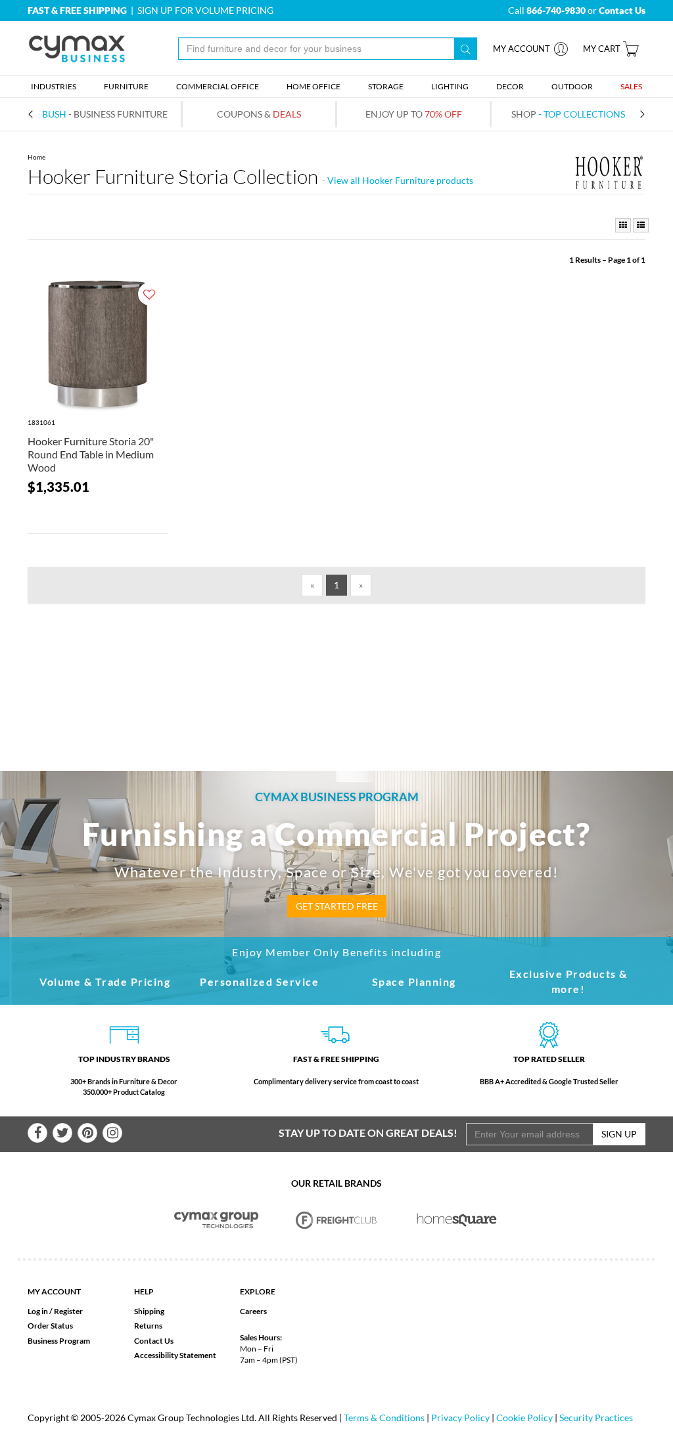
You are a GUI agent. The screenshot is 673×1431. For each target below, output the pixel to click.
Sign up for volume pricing (205, 10)
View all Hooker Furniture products (400, 180)
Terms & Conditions (384, 1417)
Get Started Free (337, 906)
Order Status (50, 1326)
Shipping (149, 1311)
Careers (253, 1311)
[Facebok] (37, 1133)
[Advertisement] (336, 665)
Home (36, 157)
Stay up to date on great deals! (368, 1132)
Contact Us (154, 1341)
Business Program (59, 1341)
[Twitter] (62, 1133)
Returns (148, 1326)
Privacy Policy (460, 1417)
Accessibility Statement (175, 1355)
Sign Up (619, 1133)
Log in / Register (55, 1311)
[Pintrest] (87, 1133)
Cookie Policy (524, 1417)
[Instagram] (112, 1133)
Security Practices (596, 1417)
